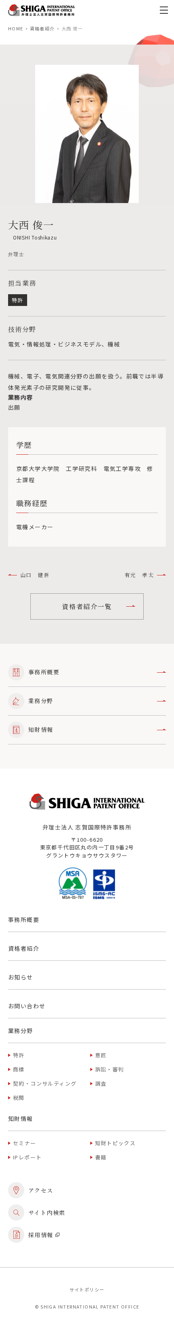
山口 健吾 (34, 575)
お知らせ (20, 977)
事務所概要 (43, 672)
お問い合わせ (26, 1006)
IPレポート (27, 1157)
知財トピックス (115, 1143)
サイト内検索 (46, 1212)
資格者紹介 (42, 28)
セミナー (24, 1143)
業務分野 (40, 701)
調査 (101, 1083)
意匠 (101, 1055)
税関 (19, 1097)
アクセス (40, 1190)
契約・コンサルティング (44, 1083)
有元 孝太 (139, 575)
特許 (19, 1055)
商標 (19, 1069)
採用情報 (40, 1235)
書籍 (101, 1157)
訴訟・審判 (109, 1069)
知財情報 (40, 729)
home (15, 28)
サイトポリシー (87, 1289)
